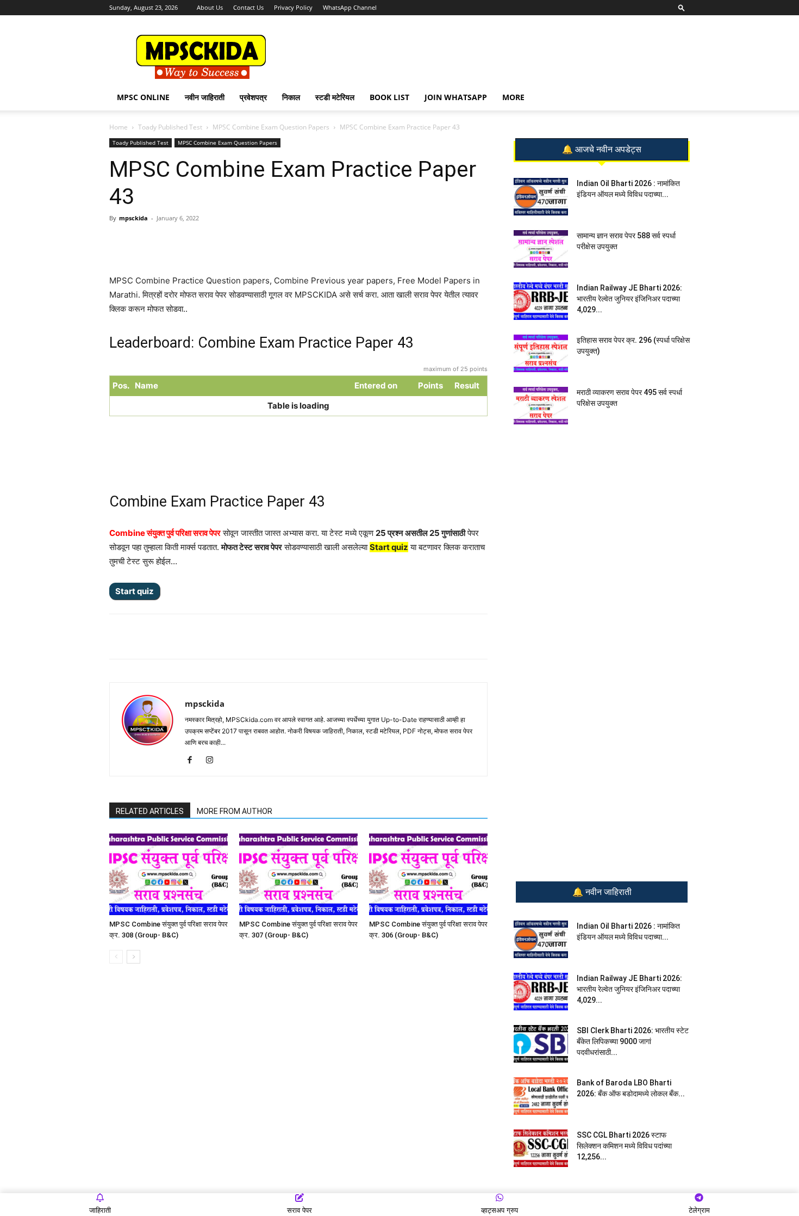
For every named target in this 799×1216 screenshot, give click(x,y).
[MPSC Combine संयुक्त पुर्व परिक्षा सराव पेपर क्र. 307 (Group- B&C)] (298, 874)
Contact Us (248, 7)
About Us (210, 7)
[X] (261, 243)
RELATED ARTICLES (150, 811)
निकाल (291, 97)
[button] (681, 7)
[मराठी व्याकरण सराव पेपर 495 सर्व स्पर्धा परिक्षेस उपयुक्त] (541, 405)
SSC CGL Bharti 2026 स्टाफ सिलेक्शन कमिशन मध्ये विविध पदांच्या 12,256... (624, 1146)
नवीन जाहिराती (204, 97)
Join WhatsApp (456, 97)
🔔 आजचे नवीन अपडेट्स (601, 149)
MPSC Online (143, 97)
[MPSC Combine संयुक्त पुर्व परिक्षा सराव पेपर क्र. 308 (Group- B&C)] (168, 874)
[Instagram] (213, 760)
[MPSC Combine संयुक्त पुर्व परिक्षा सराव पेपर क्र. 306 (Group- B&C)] (428, 874)
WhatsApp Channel (350, 7)
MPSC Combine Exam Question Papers (271, 127)
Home (118, 127)
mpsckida (133, 218)
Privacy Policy (293, 7)
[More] (286, 243)
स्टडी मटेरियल (334, 97)
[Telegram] (211, 243)
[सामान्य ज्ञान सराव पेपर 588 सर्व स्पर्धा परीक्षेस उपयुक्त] (541, 249)
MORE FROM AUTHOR (234, 811)
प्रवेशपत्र (253, 97)
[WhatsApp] (186, 243)
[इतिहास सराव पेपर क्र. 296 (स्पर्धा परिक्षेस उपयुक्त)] (541, 353)
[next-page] (133, 957)
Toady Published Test (170, 127)
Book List (389, 97)
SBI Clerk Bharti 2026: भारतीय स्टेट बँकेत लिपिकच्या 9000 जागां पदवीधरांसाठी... (633, 1041)
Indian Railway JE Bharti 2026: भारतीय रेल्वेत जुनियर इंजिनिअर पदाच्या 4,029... (629, 298)
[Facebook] (236, 243)
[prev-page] (116, 957)
